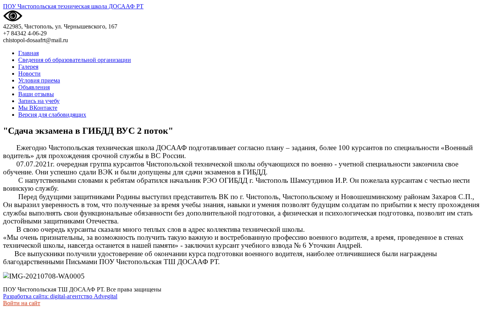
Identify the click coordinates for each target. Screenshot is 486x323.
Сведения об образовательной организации (74, 60)
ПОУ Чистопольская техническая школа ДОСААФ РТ (73, 6)
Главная (28, 53)
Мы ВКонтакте (37, 107)
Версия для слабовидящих (52, 114)
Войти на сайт (21, 303)
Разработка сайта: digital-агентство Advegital (60, 296)
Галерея (28, 66)
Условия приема (39, 80)
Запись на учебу (39, 101)
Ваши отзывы (36, 94)
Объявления (34, 87)
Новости (29, 73)
